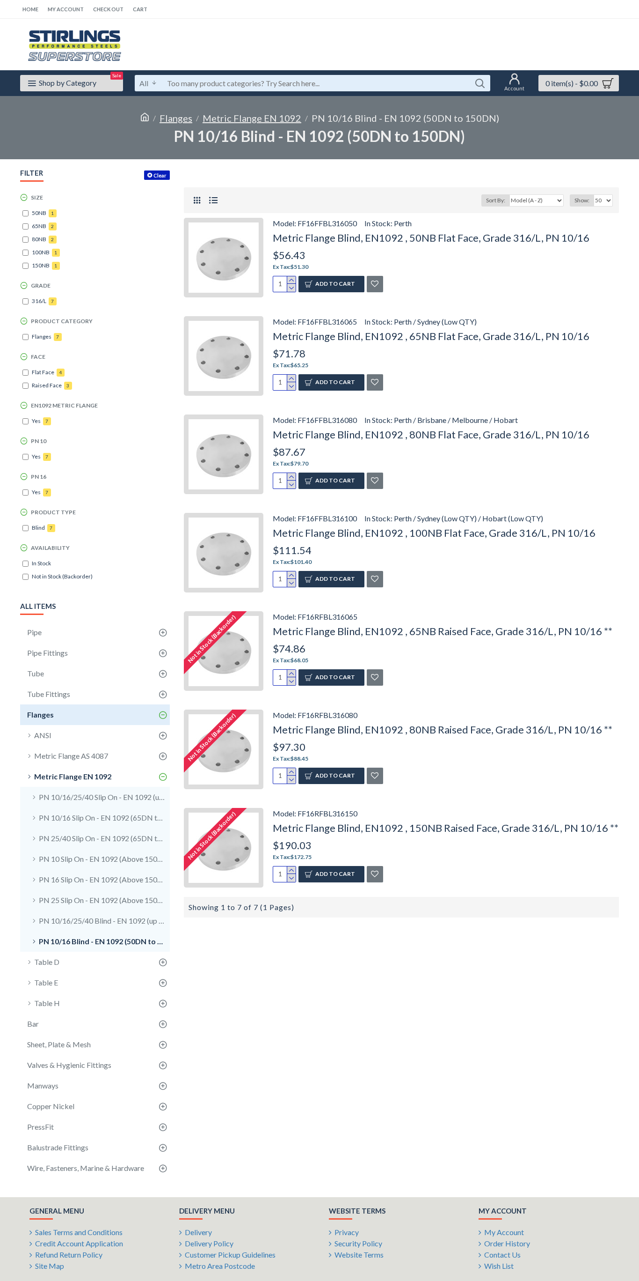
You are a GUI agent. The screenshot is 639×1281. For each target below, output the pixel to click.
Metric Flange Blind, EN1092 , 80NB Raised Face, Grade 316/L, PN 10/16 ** (442, 729)
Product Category (62, 321)
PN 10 (38, 440)
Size (37, 197)
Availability (50, 547)
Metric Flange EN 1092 (252, 118)
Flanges (176, 118)
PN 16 (38, 476)
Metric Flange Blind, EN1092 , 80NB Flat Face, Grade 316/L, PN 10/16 (431, 434)
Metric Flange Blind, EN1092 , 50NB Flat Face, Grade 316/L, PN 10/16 (431, 237)
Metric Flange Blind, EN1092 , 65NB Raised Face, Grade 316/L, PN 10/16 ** (442, 631)
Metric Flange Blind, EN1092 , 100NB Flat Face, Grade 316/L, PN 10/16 (434, 532)
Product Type (53, 512)
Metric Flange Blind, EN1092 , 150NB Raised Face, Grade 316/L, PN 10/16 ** (445, 828)
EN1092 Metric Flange (64, 405)
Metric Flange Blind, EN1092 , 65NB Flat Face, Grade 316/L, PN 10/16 (431, 336)
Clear (160, 175)
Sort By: (495, 200)
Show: (581, 200)
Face (38, 356)
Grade (41, 285)
